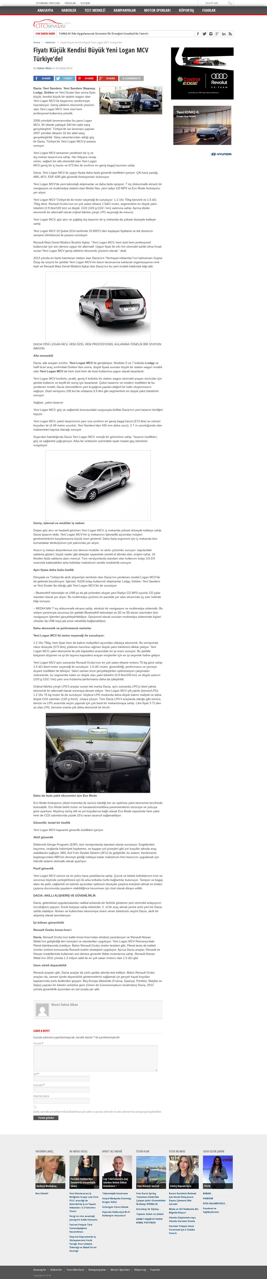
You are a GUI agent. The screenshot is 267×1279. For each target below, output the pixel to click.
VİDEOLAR (70, 3)
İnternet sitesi (41, 1096)
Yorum (38, 1043)
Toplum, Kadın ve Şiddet (150, 1214)
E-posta (38, 1085)
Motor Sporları (157, 10)
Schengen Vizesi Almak (115, 1207)
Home (36, 42)
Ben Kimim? (41, 1193)
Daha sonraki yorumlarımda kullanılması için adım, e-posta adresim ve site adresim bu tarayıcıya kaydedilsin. (97, 1111)
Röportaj (186, 10)
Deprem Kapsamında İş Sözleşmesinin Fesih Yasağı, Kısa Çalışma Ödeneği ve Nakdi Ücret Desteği (83, 1243)
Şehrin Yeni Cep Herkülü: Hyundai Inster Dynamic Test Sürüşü (99, 33)
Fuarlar (208, 10)
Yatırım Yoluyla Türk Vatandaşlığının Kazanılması (80, 1228)
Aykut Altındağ (112, 1151)
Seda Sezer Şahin (213, 1151)
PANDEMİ (208, 1198)
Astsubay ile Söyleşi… (148, 1209)
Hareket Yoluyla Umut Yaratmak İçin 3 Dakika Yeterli (182, 1230)
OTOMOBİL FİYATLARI (48, 3)
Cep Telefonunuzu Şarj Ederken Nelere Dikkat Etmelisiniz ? (115, 1182)
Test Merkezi (94, 10)
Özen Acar (142, 1151)
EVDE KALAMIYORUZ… (215, 1203)
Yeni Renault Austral (148, 1186)
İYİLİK (207, 1186)
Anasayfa (45, 10)
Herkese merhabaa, (47, 1186)
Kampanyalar (125, 10)
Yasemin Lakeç (44, 1151)
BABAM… (208, 1193)
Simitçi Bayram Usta (180, 1186)
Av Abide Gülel (78, 1151)
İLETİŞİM (85, 3)
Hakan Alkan (44, 68)
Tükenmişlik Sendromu (115, 1193)
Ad (36, 1074)
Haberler (69, 10)
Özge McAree (177, 1151)
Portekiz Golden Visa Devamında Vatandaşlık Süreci (83, 1182)
